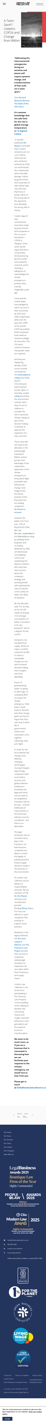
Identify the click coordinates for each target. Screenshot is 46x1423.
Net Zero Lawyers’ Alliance (20, 941)
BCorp (24, 908)
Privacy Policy (37, 1375)
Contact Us (8, 1375)
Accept (7, 1419)
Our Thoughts (9, 1151)
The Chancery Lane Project (21, 947)
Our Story (7, 1136)
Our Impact (8, 1147)
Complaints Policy (36, 1380)
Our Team (7, 1143)
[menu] (4, 4)
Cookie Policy (8, 1379)
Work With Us (9, 1154)
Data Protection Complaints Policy (15, 1382)
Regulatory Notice (36, 1382)
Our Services (8, 1140)
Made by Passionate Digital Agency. (16, 1392)
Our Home (7, 1132)
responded (27, 533)
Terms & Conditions (22, 1375)
